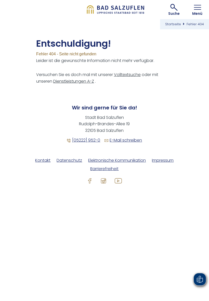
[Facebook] (90, 181)
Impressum (163, 160)
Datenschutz (69, 160)
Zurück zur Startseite (115, 9)
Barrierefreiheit (104, 169)
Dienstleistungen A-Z (73, 81)
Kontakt (42, 160)
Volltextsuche (127, 75)
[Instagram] (103, 181)
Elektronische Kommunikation (117, 160)
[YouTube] (118, 181)
